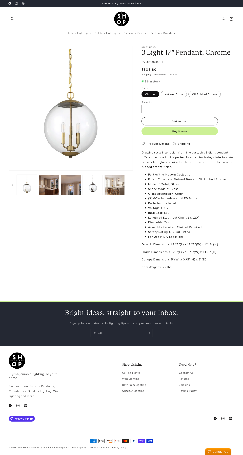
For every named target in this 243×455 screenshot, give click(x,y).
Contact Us (186, 372)
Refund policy (61, 447)
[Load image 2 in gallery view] (49, 185)
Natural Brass (173, 94)
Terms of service (98, 447)
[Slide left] (12, 185)
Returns (184, 378)
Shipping (146, 74)
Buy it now (179, 131)
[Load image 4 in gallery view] (92, 185)
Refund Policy (188, 391)
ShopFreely (24, 447)
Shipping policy (118, 447)
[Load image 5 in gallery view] (114, 185)
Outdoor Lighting (133, 391)
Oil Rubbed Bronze (204, 94)
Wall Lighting (130, 378)
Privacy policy (79, 447)
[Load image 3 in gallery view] (71, 185)
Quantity (147, 102)
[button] (12, 19)
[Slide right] (129, 185)
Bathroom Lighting (134, 384)
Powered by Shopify (40, 447)
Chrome (150, 94)
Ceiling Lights (131, 372)
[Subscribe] (149, 333)
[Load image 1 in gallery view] (27, 185)
